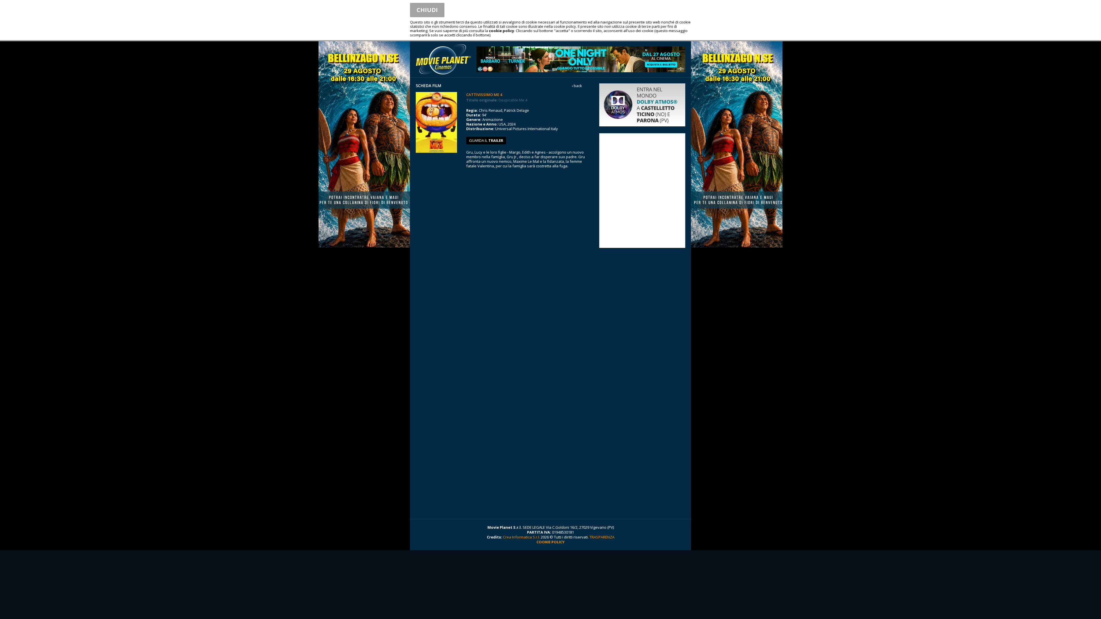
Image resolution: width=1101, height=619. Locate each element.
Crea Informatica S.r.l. (521, 537)
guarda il (486, 140)
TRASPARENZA (601, 537)
